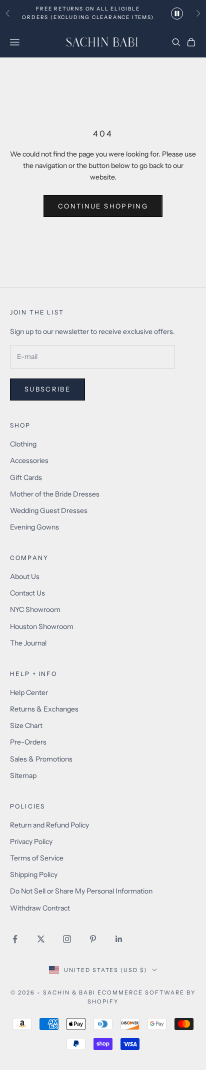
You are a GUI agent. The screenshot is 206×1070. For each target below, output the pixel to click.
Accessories (29, 460)
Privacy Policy (31, 841)
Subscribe (47, 389)
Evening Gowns (34, 527)
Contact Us (27, 593)
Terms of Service (37, 858)
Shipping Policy (34, 874)
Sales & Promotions (41, 759)
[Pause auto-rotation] (177, 14)
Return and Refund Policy (49, 825)
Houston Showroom (42, 626)
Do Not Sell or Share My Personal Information (81, 891)
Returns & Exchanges (44, 709)
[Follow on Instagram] (67, 939)
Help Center (29, 692)
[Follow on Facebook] (15, 939)
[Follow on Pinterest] (93, 939)
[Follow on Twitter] (41, 939)
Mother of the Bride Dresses (55, 494)
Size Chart (26, 725)
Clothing (23, 444)
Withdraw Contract (40, 908)
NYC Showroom (35, 609)
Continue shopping (103, 206)
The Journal (28, 643)
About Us (25, 576)
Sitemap (23, 775)
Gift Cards (26, 477)
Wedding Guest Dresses (49, 510)
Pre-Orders (28, 742)
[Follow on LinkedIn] (119, 939)
